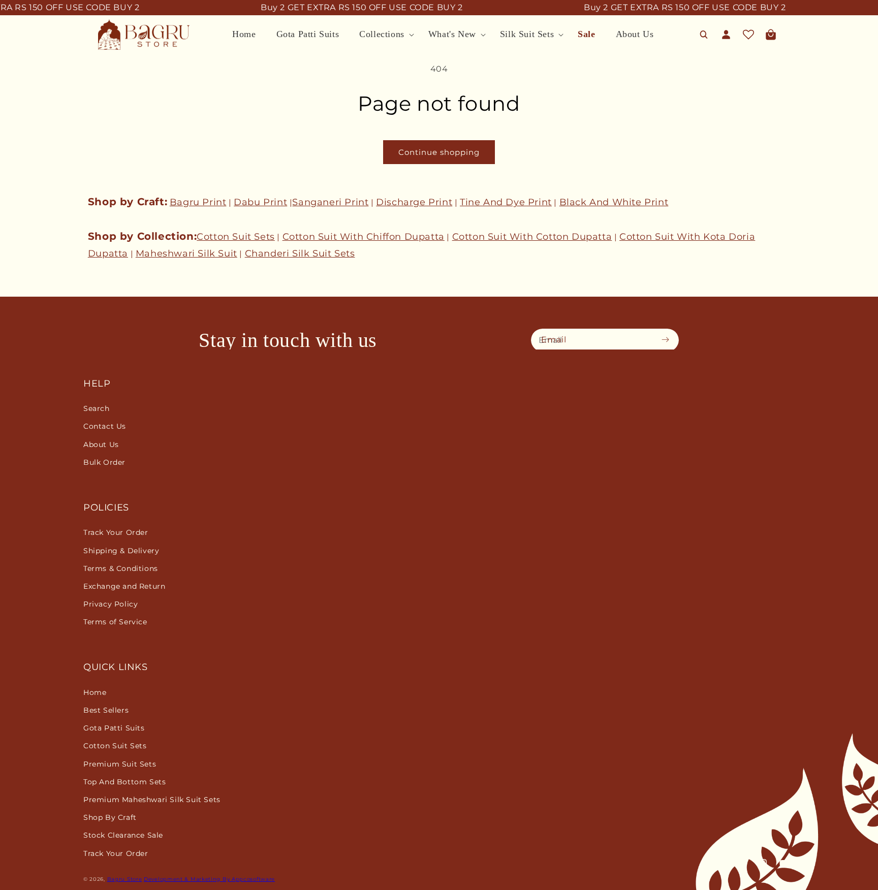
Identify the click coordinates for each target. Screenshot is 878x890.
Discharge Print (414, 202)
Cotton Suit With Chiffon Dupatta (364, 236)
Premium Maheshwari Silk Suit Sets (152, 799)
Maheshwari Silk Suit (186, 253)
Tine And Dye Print (506, 202)
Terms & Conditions (120, 568)
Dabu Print (260, 202)
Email (554, 339)
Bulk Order (104, 462)
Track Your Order (115, 532)
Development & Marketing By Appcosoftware (209, 879)
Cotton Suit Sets (236, 236)
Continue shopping (439, 152)
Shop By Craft (110, 817)
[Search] (704, 34)
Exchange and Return (124, 586)
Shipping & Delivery (121, 550)
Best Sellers (106, 710)
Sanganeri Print (330, 202)
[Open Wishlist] (748, 34)
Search (96, 408)
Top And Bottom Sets (124, 781)
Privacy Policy (110, 604)
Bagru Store (124, 879)
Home (94, 692)
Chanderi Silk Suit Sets (300, 253)
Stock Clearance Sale (123, 835)
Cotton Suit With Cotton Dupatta (532, 236)
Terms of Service (115, 621)
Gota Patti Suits (114, 728)
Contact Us (104, 426)
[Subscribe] (668, 339)
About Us (101, 444)
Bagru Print (198, 202)
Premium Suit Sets (119, 764)
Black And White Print (614, 202)
